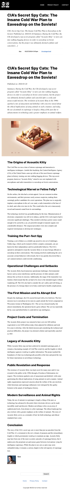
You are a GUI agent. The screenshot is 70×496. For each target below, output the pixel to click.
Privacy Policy (53, 5)
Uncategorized (46, 51)
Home (42, 5)
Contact (65, 5)
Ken (20, 51)
